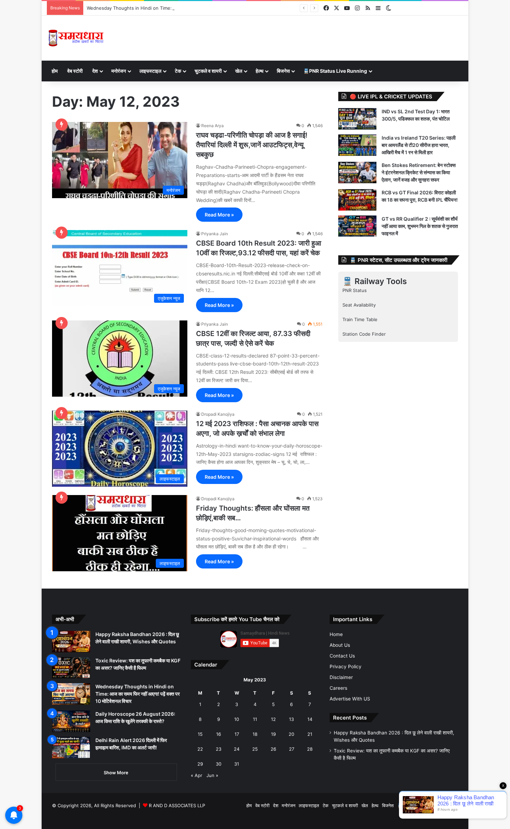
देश (95, 71)
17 (237, 734)
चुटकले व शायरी (208, 71)
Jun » (212, 775)
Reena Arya (212, 125)
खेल (238, 71)
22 (200, 749)
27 (291, 749)
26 (273, 749)
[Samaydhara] (76, 38)
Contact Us (342, 656)
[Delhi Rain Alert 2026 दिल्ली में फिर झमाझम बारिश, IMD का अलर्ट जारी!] (71, 747)
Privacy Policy (346, 666)
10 (236, 719)
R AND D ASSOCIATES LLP (177, 805)
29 (200, 764)
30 (218, 764)
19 (273, 734)
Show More (116, 772)
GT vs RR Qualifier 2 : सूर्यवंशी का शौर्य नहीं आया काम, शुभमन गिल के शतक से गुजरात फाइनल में (420, 226)
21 (309, 734)
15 (200, 734)
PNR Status (354, 290)
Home (336, 634)
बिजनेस (283, 71)
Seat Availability (359, 305)
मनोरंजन (118, 71)
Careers (338, 688)
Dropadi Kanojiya (218, 414)
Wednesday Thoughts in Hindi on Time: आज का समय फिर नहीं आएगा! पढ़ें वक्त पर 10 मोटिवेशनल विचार (182, 8)
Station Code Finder (364, 334)
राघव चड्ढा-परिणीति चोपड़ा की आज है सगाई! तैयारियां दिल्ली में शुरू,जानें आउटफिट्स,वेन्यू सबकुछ (251, 145)
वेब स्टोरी (75, 71)
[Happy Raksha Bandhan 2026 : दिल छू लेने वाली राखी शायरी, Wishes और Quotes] (71, 641)
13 (291, 719)
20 (291, 734)
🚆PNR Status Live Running (335, 71)
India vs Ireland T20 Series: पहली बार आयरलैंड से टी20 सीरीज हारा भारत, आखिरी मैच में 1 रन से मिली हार (419, 145)
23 (218, 749)
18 (255, 734)
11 (255, 719)
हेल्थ (259, 71)
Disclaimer (341, 677)
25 (255, 749)
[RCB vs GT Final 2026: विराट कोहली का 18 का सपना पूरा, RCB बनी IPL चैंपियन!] (357, 200)
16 (218, 734)
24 (236, 749)
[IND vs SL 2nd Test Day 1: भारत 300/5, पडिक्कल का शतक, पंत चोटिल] (357, 119)
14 (309, 719)
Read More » (219, 215)
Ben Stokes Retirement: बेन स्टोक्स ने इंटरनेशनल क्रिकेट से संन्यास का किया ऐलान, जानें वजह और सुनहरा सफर (419, 172)
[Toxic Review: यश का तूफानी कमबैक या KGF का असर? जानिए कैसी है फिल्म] (71, 668)
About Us (340, 645)
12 (273, 719)
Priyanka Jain (214, 233)
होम (55, 71)
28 (310, 749)
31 (236, 764)
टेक (178, 71)
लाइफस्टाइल (150, 71)
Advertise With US (350, 699)
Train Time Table (359, 319)
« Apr (196, 775)
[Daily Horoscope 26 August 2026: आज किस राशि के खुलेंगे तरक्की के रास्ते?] (71, 721)
